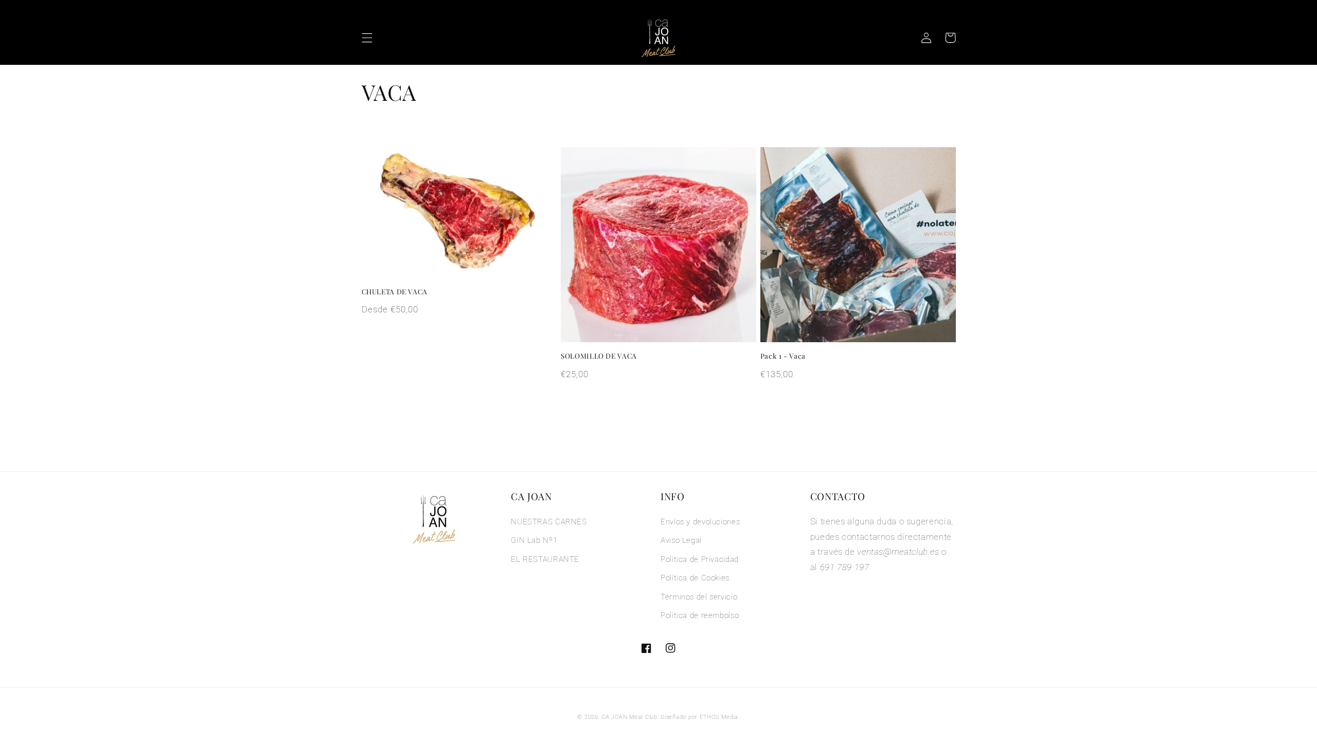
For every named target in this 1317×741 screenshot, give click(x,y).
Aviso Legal (681, 540)
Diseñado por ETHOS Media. (700, 717)
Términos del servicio (699, 597)
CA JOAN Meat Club (629, 717)
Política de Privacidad (700, 559)
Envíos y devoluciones (700, 521)
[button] (367, 37)
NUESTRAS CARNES (548, 521)
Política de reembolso (700, 615)
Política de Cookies (695, 578)
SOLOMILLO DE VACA (599, 355)
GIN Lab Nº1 (534, 540)
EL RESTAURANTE (545, 559)
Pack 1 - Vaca (783, 355)
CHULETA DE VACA (395, 291)
